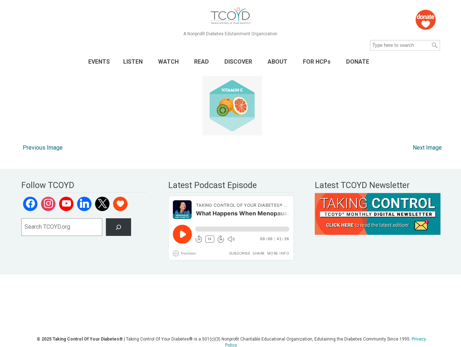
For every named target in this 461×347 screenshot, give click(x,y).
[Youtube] (66, 204)
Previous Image (43, 147)
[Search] (118, 227)
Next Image (427, 147)
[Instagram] (48, 204)
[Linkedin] (84, 204)
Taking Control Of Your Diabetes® (230, 16)
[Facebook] (30, 204)
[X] (102, 204)
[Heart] (120, 204)
